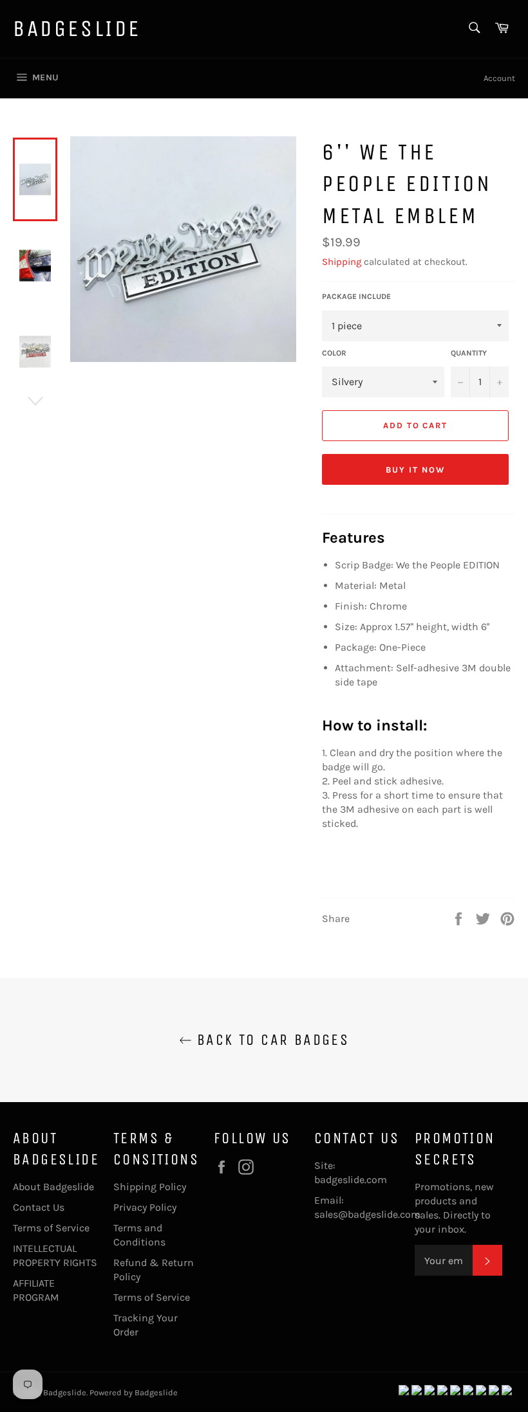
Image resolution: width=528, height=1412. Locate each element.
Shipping (341, 261)
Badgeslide (77, 28)
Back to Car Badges (271, 1040)
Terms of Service (51, 1228)
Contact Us (38, 1207)
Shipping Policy (149, 1187)
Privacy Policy (144, 1207)
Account (499, 78)
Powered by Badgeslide (134, 1392)
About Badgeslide (53, 1187)
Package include (356, 296)
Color (334, 353)
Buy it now (415, 470)
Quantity (469, 353)
